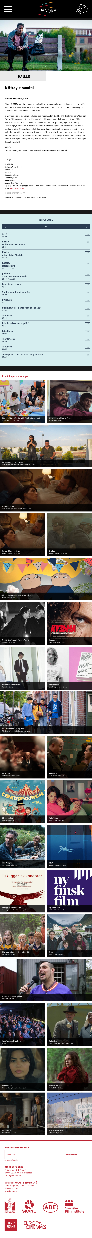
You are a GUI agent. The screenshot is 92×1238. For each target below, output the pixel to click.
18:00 (4, 333)
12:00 (4, 236)
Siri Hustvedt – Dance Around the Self (21, 307)
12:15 (4, 247)
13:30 (4, 279)
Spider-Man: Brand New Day (16, 292)
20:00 (4, 349)
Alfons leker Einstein (12, 255)
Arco (4, 233)
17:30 (4, 318)
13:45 (4, 287)
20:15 (4, 357)
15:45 (4, 310)
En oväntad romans (11, 284)
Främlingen (7, 331)
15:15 (4, 302)
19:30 (4, 341)
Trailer (23, 76)
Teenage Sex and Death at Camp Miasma (22, 354)
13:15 (4, 268)
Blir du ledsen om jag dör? (15, 323)
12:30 (4, 258)
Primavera (7, 299)
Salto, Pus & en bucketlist (15, 276)
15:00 (4, 294)
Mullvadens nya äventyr (14, 244)
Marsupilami (8, 265)
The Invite (7, 315)
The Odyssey (8, 338)
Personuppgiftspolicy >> (12, 1160)
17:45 (4, 326)
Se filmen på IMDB (17, 189)
